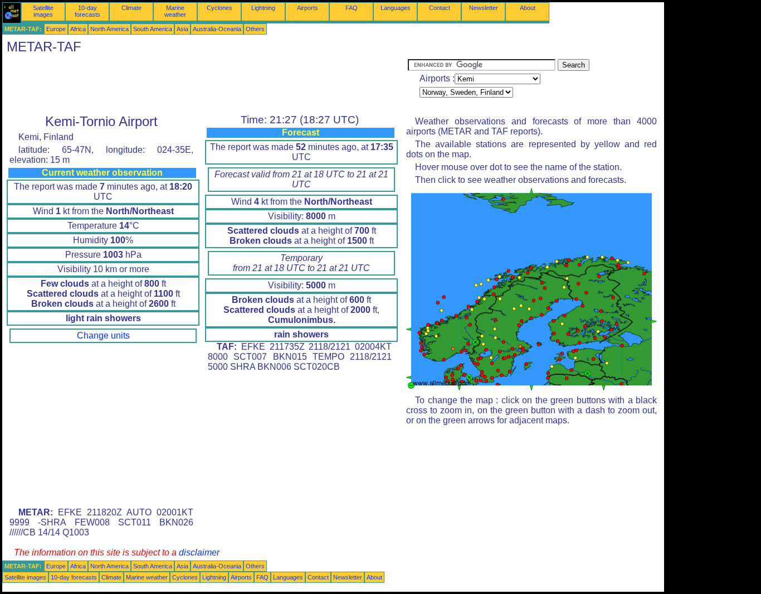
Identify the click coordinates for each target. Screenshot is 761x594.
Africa (78, 29)
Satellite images (43, 11)
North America (109, 29)
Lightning (263, 7)
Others (255, 29)
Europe (56, 29)
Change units (103, 335)
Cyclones (219, 7)
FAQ (351, 7)
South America (152, 29)
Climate (131, 7)
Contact (439, 7)
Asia (182, 29)
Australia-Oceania (217, 29)
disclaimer (199, 552)
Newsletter (483, 7)
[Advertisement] (205, 84)
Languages (395, 7)
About (527, 7)
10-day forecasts (87, 11)
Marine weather (175, 11)
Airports (307, 7)
